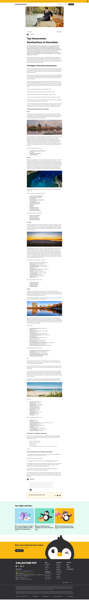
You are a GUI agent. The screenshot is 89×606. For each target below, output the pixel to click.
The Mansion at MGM (33, 286)
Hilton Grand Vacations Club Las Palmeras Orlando (39, 354)
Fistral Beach (32, 414)
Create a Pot (19, 550)
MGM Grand (32, 267)
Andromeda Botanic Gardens (35, 202)
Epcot (31, 338)
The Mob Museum (33, 275)
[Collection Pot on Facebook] (16, 566)
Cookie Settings (70, 596)
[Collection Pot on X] (18, 566)
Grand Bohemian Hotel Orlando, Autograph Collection (39, 350)
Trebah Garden (32, 413)
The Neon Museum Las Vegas (35, 269)
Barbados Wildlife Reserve (34, 207)
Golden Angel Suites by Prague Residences (37, 150)
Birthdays (58, 567)
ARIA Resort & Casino (34, 271)
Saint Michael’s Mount (34, 412)
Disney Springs (32, 336)
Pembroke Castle (33, 403)
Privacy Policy (45, 596)
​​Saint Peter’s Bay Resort (34, 216)
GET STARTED (71, 4)
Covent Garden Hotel (33, 429)
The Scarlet (32, 421)
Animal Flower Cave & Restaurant (36, 197)
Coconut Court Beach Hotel (35, 218)
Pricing (46, 569)
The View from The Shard (34, 401)
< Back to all (29, 31)
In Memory (58, 578)
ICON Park (32, 329)
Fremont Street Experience (34, 274)
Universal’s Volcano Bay (34, 337)
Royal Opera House (33, 408)
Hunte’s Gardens (33, 198)
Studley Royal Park (33, 404)
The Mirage (32, 270)
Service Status (70, 569)
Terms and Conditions (58, 596)
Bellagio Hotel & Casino (34, 283)
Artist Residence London (34, 427)
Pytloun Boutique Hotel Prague (35, 153)
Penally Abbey (32, 420)
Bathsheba (32, 206)
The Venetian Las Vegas (34, 265)
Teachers (58, 574)
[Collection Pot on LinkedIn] (21, 566)
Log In (66, 4)
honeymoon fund (50, 460)
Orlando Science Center (34, 343)
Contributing (47, 564)
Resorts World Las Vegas (34, 266)
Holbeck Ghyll (32, 409)
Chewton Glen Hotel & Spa (34, 430)
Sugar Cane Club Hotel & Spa (35, 215)
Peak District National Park (34, 406)
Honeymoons (59, 572)
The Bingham (32, 426)
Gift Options (47, 571)
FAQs (46, 562)
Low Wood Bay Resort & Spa (35, 425)
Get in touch (18, 569)
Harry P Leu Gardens (33, 340)
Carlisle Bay (32, 205)
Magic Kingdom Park (33, 341)
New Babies (58, 571)
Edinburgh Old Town (33, 405)
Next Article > (59, 31)
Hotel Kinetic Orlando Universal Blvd (36, 355)
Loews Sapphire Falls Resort (35, 353)
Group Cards (47, 575)
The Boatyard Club (33, 201)
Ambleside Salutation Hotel (34, 422)
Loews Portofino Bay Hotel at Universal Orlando (38, 342)
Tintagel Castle (32, 410)
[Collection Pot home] (26, 563)
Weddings (58, 569)
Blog (68, 564)
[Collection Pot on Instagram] (23, 566)
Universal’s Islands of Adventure (36, 334)
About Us (69, 562)
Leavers (58, 564)
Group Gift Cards (48, 573)
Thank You (58, 576)
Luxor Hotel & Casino (33, 273)
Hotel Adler (32, 152)
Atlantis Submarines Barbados (35, 210)
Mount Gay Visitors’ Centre (34, 203)
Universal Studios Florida (34, 333)
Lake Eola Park (32, 332)
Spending (47, 567)
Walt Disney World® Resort (34, 330)
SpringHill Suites (33, 351)
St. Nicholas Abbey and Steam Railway (36, 199)
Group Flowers (48, 578)
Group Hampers (48, 577)
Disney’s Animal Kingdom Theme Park (37, 345)
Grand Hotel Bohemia (33, 154)
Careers (68, 567)
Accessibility (35, 596)
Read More (16, 530)
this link (52, 589)
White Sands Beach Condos (35, 219)
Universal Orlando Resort (34, 328)
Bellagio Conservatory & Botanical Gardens (38, 262)
